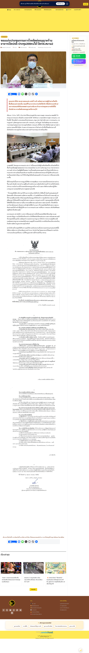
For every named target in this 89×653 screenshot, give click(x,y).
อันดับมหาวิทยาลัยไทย (59, 537)
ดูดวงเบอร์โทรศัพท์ (48, 626)
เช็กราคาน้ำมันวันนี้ (7, 537)
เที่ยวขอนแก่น (37, 10)
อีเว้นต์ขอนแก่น (47, 10)
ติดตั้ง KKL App (60, 3)
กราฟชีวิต (25, 626)
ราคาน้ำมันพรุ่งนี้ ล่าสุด (47, 537)
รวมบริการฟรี (77, 10)
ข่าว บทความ (17, 10)
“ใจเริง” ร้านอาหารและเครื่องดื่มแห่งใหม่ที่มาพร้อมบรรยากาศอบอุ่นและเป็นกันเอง (11, 580)
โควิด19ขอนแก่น (23, 47)
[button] (33, 589)
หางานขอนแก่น (28, 10)
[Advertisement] (44, 21)
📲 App (9, 10)
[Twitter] (17, 610)
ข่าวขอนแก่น (4, 36)
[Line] (20, 610)
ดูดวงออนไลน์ (17, 626)
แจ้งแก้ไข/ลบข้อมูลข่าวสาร (44, 636)
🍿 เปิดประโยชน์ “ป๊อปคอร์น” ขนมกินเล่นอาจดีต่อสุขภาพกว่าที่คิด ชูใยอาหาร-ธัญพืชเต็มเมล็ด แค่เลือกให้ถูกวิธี (56, 581)
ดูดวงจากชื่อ (72, 626)
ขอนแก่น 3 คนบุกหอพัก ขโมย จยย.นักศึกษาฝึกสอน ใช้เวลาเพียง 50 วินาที (33, 580)
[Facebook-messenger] (12, 612)
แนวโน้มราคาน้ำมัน (24, 537)
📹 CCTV (68, 10)
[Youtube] (10, 610)
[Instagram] (13, 610)
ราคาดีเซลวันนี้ (15, 537)
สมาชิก (85, 4)
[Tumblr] (7, 610)
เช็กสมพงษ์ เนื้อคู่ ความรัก (35, 626)
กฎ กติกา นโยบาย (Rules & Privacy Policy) (44, 635)
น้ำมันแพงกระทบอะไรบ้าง (36, 537)
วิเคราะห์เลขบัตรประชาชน (61, 626)
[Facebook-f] (3, 610)
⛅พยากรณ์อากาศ (58, 10)
